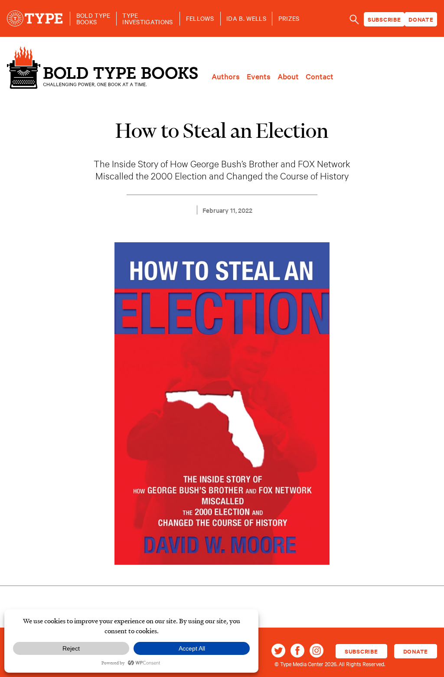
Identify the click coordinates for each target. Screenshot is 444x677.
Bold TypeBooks (93, 18)
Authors (226, 76)
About (288, 76)
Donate (421, 19)
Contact (319, 76)
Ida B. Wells (246, 18)
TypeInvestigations (147, 18)
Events (259, 76)
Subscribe (384, 19)
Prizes (289, 18)
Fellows (200, 18)
